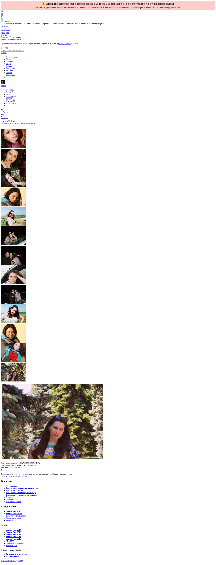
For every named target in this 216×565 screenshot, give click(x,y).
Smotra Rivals (11, 546)
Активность (11, 103)
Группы (9, 101)
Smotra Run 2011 (13, 537)
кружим (4, 121)
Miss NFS (10, 541)
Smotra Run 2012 (13, 534)
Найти (3, 53)
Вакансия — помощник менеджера (22, 488)
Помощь (9, 499)
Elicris (3, 86)
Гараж (8, 92)
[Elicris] (3, 83)
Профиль (10, 90)
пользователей (64, 44)
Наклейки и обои (13, 502)
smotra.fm (10, 520)
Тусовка (9, 70)
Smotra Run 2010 (13, 539)
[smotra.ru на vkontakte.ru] (2, 14)
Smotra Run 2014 (13, 530)
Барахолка (10, 75)
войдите (25, 476)
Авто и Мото (11, 57)
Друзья (9, 99)
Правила (9, 497)
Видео (8, 64)
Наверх (4, 35)
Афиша (9, 66)
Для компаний (12, 556)
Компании (10, 68)
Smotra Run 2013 (13, 532)
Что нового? (11, 486)
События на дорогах (14, 518)
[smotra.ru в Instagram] (5, 21)
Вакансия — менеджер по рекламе (21, 495)
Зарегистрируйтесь (9, 476)
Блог (8, 94)
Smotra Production (14, 514)
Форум (9, 73)
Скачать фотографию (10, 463)
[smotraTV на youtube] (2, 12)
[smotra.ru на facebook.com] (2, 17)
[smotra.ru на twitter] (2, 19)
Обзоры (9, 61)
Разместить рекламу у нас (17, 554)
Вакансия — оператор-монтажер (21, 493)
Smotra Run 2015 (13, 511)
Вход (3, 37)
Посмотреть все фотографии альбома (17, 123)
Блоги (8, 59)
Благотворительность (16, 516)
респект (4, 119)
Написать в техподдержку (12, 561)
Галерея (9, 96)
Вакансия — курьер (15, 490)
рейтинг (4, 112)
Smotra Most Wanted (14, 543)
